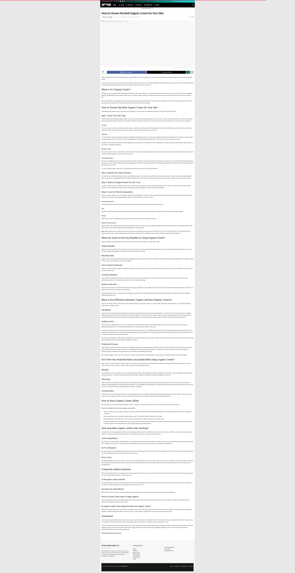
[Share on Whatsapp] (188, 72)
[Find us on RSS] (124, 1)
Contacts (135, 550)
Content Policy (136, 555)
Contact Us (191, 1)
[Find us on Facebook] (114, 1)
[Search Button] (193, 5)
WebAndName (125, 566)
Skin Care (125, 17)
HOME (122, 5)
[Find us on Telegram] (120, 1)
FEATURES (130, 5)
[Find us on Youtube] (122, 1)
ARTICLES (138, 5)
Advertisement (136, 554)
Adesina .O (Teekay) (107, 17)
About (174, 1)
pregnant (142, 384)
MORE (157, 5)
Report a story (136, 552)
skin (155, 176)
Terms (134, 559)
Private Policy (136, 557)
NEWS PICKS (149, 5)
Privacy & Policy (184, 1)
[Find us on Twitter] (116, 1)
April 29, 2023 (118, 17)
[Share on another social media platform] (192, 72)
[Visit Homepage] (108, 5)
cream (148, 111)
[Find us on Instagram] (118, 1)
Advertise (178, 1)
